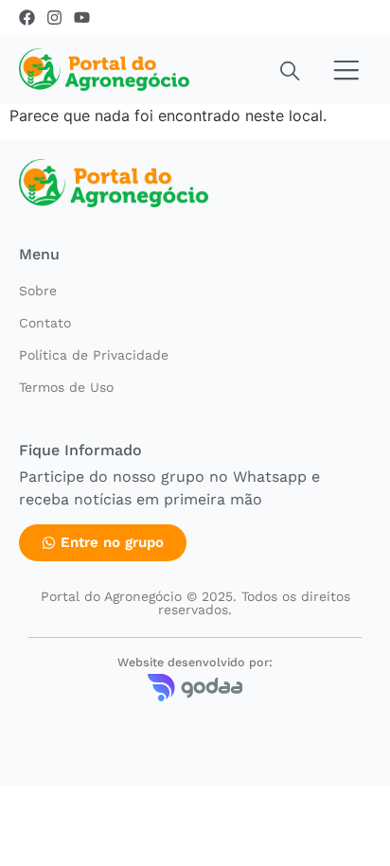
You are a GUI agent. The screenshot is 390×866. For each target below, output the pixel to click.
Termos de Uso (66, 387)
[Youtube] (82, 17)
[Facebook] (27, 17)
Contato (45, 322)
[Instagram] (54, 17)
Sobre (38, 290)
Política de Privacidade (93, 354)
